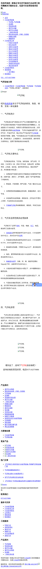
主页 (6, 18)
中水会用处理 (9, 533)
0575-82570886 (6, 498)
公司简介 (8, 513)
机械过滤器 (12, 36)
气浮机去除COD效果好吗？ (14, 473)
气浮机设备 (9, 437)
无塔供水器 (9, 412)
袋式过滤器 (9, 408)
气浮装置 (35, 133)
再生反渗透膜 (9, 426)
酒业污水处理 (13, 55)
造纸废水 (9, 233)
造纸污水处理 (13, 57)
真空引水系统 (13, 30)
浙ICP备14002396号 (31, 564)
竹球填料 (8, 420)
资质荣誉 (8, 70)
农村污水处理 (13, 47)
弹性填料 (8, 422)
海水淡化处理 (13, 65)
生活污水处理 (13, 59)
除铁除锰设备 (9, 414)
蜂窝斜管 (8, 406)
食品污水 (8, 529)
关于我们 (12, 72)
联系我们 (8, 74)
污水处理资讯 (9, 67)
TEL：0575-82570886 (8, 77)
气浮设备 (30, 86)
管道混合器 (12, 26)
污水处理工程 (9, 40)
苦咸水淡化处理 (14, 63)
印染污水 (8, 525)
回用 (20, 235)
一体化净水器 (13, 32)
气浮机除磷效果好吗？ (12, 470)
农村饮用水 (9, 527)
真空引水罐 (12, 28)
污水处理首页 (9, 86)
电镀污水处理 (13, 53)
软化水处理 (12, 45)
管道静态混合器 (10, 397)
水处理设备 (16, 130)
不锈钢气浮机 (11, 205)
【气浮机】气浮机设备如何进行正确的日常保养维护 (23, 481)
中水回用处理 (13, 61)
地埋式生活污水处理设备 (13, 418)
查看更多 (12, 38)
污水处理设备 (9, 20)
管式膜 (7, 410)
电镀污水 (8, 531)
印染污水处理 (13, 43)
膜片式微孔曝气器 (11, 424)
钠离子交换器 (9, 416)
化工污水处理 (13, 51)
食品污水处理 (13, 49)
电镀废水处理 (11, 261)
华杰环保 (9, 103)
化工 (32, 226)
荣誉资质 (8, 515)
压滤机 (11, 24)
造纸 (18, 226)
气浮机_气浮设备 (14, 22)
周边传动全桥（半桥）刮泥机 (19, 34)
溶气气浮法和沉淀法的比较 (14, 477)
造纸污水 (8, 535)
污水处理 (27, 558)
